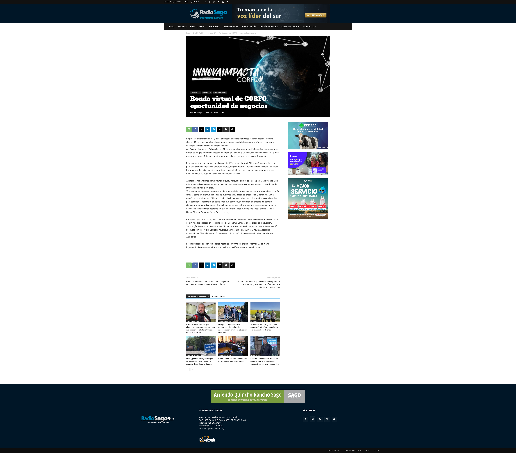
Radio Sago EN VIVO (192, 2)
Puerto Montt (197, 26)
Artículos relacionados (198, 296)
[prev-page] (188, 369)
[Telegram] (213, 129)
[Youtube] (227, 2)
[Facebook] (210, 2)
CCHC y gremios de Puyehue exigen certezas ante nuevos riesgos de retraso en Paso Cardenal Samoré (199, 361)
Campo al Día (249, 26)
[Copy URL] (232, 129)
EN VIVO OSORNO (334, 451)
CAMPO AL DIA (198, 33)
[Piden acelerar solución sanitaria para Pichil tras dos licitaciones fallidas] (233, 346)
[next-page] (192, 369)
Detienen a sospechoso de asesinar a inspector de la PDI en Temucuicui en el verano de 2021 (207, 283)
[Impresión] (226, 129)
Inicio (188, 33)
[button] (206, 2)
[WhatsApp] (189, 129)
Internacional (231, 26)
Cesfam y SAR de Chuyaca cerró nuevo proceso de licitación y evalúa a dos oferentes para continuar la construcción (258, 284)
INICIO (171, 26)
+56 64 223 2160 (215, 423)
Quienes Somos (289, 26)
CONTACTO (308, 26)
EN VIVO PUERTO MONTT (353, 451)
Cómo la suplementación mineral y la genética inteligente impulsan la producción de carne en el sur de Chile (264, 361)
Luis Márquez (198, 113)
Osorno (182, 26)
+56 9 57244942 (216, 425)
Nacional (214, 26)
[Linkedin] (207, 129)
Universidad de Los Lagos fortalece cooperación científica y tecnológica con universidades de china (264, 327)
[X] (223, 2)
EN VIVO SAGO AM (372, 451)
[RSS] (218, 2)
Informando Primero (219, 93)
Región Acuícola (269, 26)
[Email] (220, 129)
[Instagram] (214, 2)
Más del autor (218, 296)
